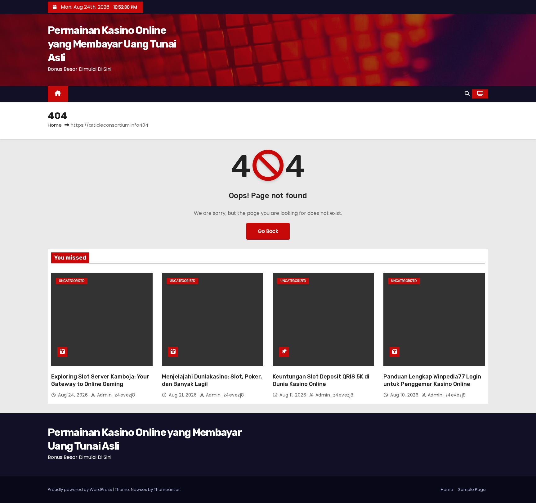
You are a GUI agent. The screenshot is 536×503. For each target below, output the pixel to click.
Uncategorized (71, 281)
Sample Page (472, 489)
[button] (467, 93)
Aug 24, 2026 (73, 395)
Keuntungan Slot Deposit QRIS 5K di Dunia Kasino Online (321, 380)
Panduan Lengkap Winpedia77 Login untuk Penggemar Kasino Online (432, 380)
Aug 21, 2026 (183, 395)
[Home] (58, 94)
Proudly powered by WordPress (80, 489)
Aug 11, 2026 (293, 395)
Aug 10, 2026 (405, 395)
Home (55, 125)
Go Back (268, 231)
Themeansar (167, 489)
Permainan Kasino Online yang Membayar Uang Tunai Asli (112, 44)
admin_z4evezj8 (115, 395)
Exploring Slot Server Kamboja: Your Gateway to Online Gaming (100, 380)
